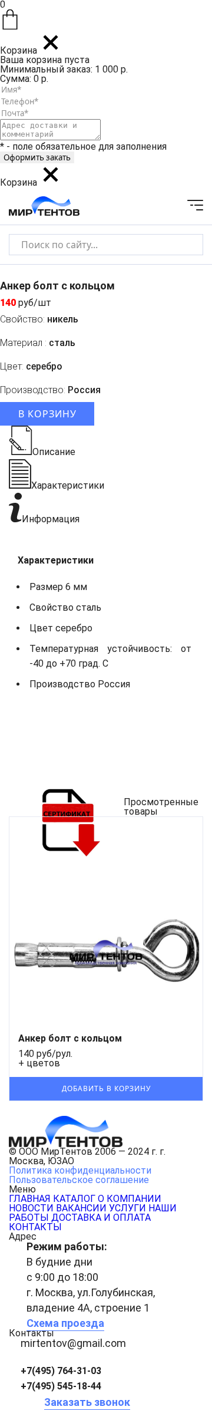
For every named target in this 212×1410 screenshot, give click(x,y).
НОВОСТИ (31, 1208)
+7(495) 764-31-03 (61, 1370)
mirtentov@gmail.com (73, 1343)
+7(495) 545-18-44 (61, 1386)
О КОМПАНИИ (129, 1198)
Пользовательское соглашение (79, 1179)
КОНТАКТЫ (35, 1227)
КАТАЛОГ (74, 1198)
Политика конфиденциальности (80, 1170)
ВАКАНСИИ (81, 1208)
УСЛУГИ (127, 1208)
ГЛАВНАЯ (30, 1198)
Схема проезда (65, 1323)
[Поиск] (184, 244)
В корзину (47, 413)
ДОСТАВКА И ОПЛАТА (101, 1217)
